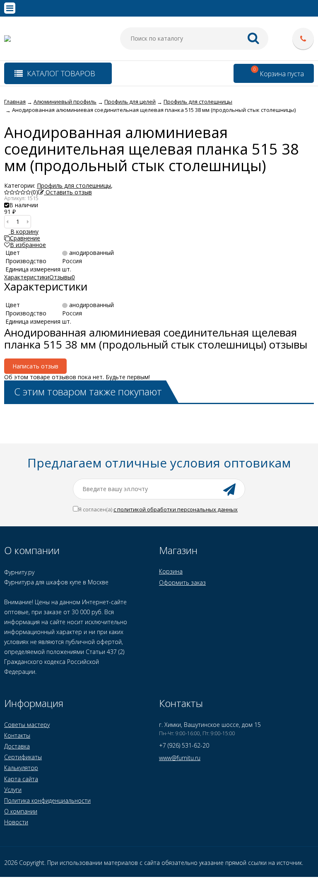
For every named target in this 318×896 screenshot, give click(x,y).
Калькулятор (21, 768)
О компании (20, 811)
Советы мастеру (27, 725)
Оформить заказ (182, 582)
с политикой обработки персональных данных (175, 509)
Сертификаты (23, 757)
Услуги (13, 790)
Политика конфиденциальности (47, 800)
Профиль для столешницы (74, 185)
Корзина (171, 571)
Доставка (17, 746)
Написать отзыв (35, 366)
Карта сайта (21, 779)
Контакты (17, 735)
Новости (16, 822)
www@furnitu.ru (179, 758)
